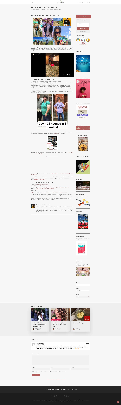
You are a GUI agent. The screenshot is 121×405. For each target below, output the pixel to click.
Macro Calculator (55, 389)
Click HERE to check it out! (39, 179)
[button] (32, 2)
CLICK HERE (56, 133)
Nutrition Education (53, 9)
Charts (45, 389)
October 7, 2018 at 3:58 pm (40, 344)
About (64, 389)
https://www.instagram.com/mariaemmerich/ (45, 188)
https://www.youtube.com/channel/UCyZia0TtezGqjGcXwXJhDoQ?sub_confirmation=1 (49, 192)
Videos (59, 9)
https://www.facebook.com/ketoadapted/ (43, 185)
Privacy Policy (74, 389)
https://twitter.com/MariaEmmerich (42, 184)
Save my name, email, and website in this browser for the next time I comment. (49, 371)
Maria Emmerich (35, 9)
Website (72, 367)
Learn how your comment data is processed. (56, 379)
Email (52, 367)
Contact (68, 389)
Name (33, 367)
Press (61, 389)
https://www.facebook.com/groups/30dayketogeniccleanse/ (57, 187)
